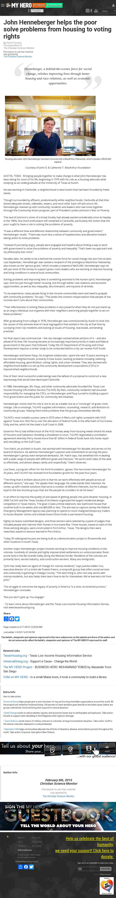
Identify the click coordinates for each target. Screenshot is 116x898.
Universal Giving (10, 701)
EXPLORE (36, 837)
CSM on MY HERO (15, 677)
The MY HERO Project (17, 667)
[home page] (21, 4)
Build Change (11, 713)
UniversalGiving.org (15, 661)
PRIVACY (22, 846)
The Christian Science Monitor (17, 56)
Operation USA (12, 729)
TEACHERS (37, 842)
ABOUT (21, 837)
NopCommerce (32, 862)
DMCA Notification (25, 850)
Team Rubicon (11, 721)
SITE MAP (36, 846)
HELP (20, 842)
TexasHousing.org (15, 655)
